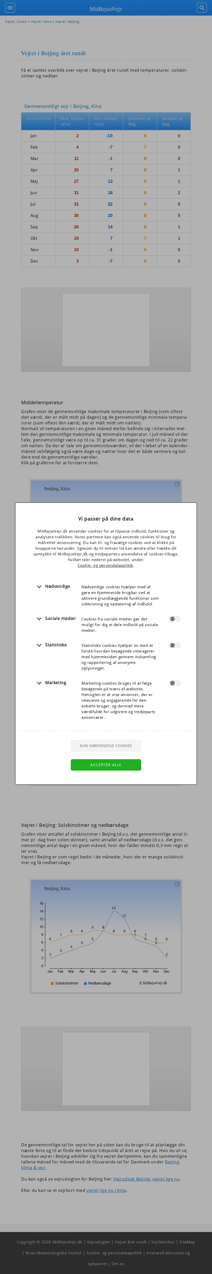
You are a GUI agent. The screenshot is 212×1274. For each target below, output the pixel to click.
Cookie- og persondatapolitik (105, 565)
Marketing (55, 682)
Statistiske (56, 645)
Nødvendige (57, 586)
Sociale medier (60, 618)
